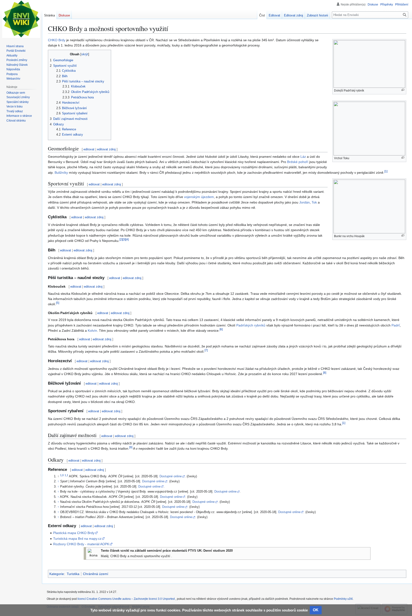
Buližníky (61, 172)
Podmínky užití (343, 599)
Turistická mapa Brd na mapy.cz (77, 538)
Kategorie (56, 574)
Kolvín (92, 330)
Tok (314, 202)
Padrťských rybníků (250, 325)
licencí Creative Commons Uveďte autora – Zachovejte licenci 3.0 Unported (126, 599)
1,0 (62, 475)
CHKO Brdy (56, 40)
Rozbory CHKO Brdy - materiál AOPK (81, 544)
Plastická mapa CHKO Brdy (73, 533)
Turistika (73, 574)
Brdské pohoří (297, 162)
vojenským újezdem (199, 197)
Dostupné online (171, 476)
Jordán (304, 202)
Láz (303, 156)
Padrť (395, 325)
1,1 (66, 475)
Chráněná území (95, 574)
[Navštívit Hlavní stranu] (21, 19)
